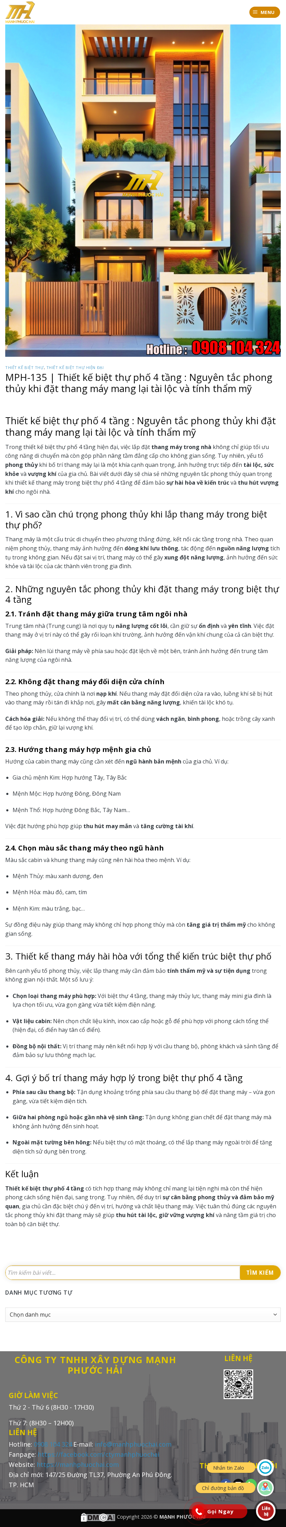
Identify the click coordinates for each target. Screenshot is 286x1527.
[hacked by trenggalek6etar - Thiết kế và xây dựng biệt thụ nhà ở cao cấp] (22, 12)
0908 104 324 (53, 1444)
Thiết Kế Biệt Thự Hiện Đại (75, 367)
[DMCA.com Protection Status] (98, 1516)
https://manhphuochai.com (78, 1464)
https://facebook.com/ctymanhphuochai (98, 1454)
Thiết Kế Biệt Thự (24, 367)
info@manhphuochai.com (133, 1444)
